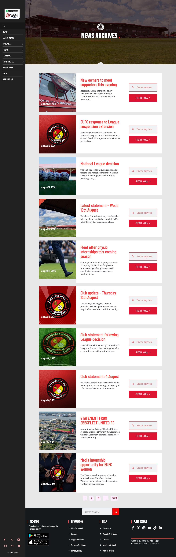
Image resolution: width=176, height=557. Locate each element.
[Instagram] (144, 528)
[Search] (115, 511)
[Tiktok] (155, 528)
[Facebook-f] (133, 528)
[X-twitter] (138, 528)
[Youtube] (149, 528)
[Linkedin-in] (160, 528)
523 (115, 498)
